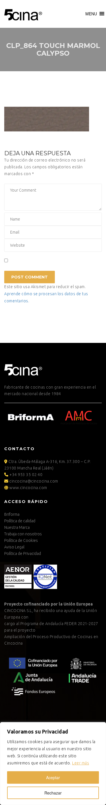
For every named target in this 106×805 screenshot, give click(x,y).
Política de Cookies (21, 540)
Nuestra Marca (17, 527)
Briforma (12, 514)
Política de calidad (19, 521)
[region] (53, 763)
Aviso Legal (14, 547)
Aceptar (53, 777)
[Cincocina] (23, 14)
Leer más (80, 763)
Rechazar (53, 793)
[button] (91, 13)
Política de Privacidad (22, 553)
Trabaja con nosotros (23, 534)
